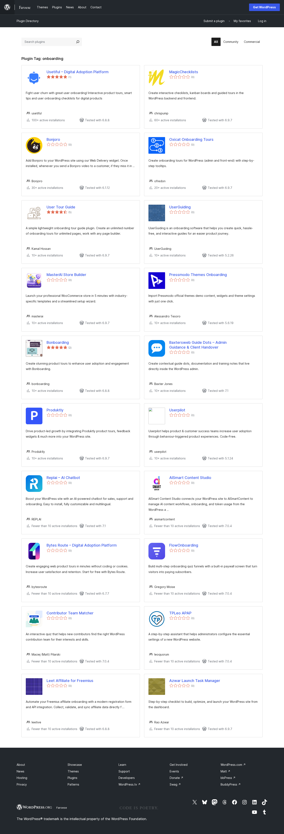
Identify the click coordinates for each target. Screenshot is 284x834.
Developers (127, 778)
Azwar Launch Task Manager (194, 680)
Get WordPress (264, 7)
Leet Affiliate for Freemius (70, 680)
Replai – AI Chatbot (63, 477)
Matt (225, 771)
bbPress (228, 778)
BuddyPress (231, 784)
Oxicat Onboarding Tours (191, 139)
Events (174, 771)
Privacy (22, 784)
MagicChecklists (183, 72)
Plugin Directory (28, 21)
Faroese (61, 807)
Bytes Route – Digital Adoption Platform (82, 545)
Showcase (75, 764)
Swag (175, 784)
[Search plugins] (78, 42)
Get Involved (179, 764)
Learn (122, 764)
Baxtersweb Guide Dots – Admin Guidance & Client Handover (198, 344)
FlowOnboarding (183, 545)
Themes (73, 771)
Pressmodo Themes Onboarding (198, 274)
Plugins (72, 778)
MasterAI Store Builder (66, 274)
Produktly (55, 410)
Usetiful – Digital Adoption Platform (78, 72)
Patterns (73, 784)
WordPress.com (233, 764)
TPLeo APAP (180, 613)
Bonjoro (53, 139)
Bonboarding (58, 342)
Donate (176, 778)
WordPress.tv (130, 784)
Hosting (22, 778)
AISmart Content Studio (190, 477)
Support (124, 771)
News (20, 771)
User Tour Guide (61, 207)
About (21, 764)
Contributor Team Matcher (70, 613)
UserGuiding (180, 207)
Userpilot (177, 410)
